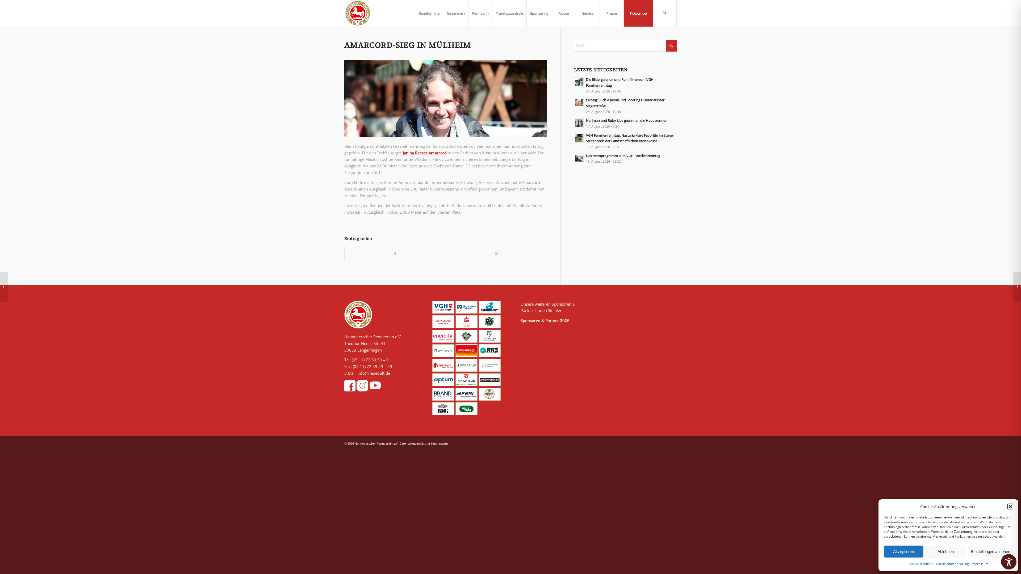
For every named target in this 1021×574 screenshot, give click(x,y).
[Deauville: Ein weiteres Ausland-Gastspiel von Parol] (1017, 287)
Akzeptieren (903, 551)
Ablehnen (946, 551)
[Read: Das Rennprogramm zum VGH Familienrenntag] (579, 158)
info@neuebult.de (374, 373)
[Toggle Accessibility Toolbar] (1009, 562)
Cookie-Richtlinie (921, 564)
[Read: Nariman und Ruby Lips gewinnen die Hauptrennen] (579, 123)
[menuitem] (429, 13)
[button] (1010, 506)
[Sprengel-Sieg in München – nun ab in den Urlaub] (4, 287)
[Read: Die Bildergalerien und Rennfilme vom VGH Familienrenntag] (579, 82)
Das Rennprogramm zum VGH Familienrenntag (623, 155)
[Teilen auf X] (496, 253)
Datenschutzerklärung (952, 564)
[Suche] (665, 13)
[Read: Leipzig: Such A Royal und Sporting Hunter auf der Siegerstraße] (579, 102)
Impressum (980, 564)
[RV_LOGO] (357, 13)
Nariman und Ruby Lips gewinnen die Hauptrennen (626, 120)
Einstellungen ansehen (990, 551)
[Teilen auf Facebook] (395, 253)
